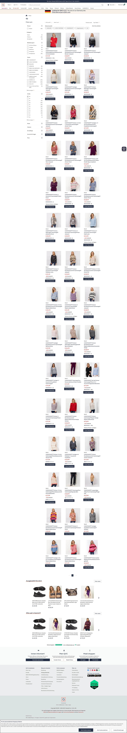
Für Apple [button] (83, 660)
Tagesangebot (4, 8)
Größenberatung (44, 674)
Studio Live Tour (75, 689)
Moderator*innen (75, 685)
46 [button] (87, 28)
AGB (44, 712)
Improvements (52, 717)
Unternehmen (75, 670)
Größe (28, 94)
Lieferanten (28, 681)
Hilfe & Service (44, 688)
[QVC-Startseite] (26, 16)
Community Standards (68, 712)
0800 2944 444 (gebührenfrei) (32, 674)
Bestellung (43, 670)
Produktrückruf (29, 683)
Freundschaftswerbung (61, 677)
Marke (28, 57)
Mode (47, 8)
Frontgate (37, 717)
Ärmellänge (30, 130)
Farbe (28, 123)
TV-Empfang (74, 687)
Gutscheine (59, 674)
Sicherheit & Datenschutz (46, 683)
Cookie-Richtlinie (83, 726)
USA (57, 704)
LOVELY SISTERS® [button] (59, 28)
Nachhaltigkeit (75, 674)
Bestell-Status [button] (69, 660)
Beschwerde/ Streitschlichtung (47, 690)
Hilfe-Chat (28, 670)
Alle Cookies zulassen (86, 730)
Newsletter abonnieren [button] (37, 660)
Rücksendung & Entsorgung (47, 681)
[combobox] (65, 5)
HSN (27, 717)
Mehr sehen (97, 581)
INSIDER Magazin (60, 670)
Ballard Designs (31, 717)
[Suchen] (102, 5)
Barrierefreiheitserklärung (77, 677)
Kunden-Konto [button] (57, 660)
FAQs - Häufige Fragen (46, 686)
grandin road (47, 717)
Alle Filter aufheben (96, 25)
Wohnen (62, 8)
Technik (92, 8)
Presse (27, 679)
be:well (30, 8)
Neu (10, 8)
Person (29, 26)
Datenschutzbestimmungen (54, 712)
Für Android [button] (95, 660)
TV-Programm (60, 672)
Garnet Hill (42, 717)
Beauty (51, 8)
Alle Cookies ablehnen (102, 730)
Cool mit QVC (24, 8)
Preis (28, 137)
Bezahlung (43, 679)
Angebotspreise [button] (80, 28)
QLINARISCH (86, 8)
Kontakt (27, 672)
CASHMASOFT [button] (69, 28)
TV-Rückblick (23, 4)
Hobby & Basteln (69, 8)
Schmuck (57, 8)
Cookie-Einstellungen (118, 730)
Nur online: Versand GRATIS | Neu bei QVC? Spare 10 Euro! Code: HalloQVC (63, 1)
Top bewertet (36, 8)
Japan (70, 704)
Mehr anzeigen (30, 90)
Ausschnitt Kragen (31, 134)
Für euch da (59, 681)
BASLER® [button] (49, 28)
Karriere (73, 683)
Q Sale (42, 8)
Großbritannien (61, 704)
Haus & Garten (78, 8)
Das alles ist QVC (75, 672)
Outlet (73, 692)
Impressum (80, 712)
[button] (110, 5)
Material (29, 127)
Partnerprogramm (60, 679)
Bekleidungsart (30, 42)
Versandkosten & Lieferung (47, 677)
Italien (66, 704)
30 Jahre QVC (16, 8)
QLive (27, 677)
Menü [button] (9, 4)
